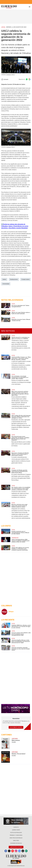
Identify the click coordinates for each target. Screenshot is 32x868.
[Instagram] (16, 851)
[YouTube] (12, 851)
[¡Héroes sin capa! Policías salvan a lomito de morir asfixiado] (5, 312)
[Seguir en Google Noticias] (29, 79)
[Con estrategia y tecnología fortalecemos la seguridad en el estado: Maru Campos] (5, 380)
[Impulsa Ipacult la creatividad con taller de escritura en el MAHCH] (5, 344)
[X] (9, 851)
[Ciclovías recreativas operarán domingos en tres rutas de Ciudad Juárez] (5, 648)
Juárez (4, 279)
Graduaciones (14, 279)
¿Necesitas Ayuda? (16, 847)
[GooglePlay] (26, 851)
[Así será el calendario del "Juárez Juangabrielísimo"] (5, 305)
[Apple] (23, 851)
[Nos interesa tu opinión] (16, 821)
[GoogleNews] (19, 851)
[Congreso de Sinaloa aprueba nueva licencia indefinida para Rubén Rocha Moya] (5, 475)
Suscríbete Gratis (16, 727)
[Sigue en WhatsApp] (26, 79)
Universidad (5, 283)
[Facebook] (6, 851)
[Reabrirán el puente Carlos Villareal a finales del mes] (5, 319)
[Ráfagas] (4, 612)
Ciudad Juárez (25, 279)
